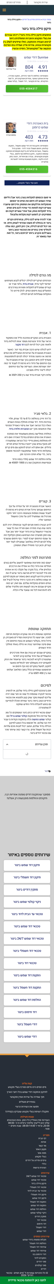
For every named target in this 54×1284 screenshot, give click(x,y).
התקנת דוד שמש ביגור (27, 975)
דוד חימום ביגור (27, 1012)
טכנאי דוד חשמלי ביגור (27, 951)
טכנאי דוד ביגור (27, 963)
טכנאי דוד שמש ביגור (27, 926)
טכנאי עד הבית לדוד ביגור (27, 914)
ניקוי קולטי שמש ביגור (27, 902)
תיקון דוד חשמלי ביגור (27, 877)
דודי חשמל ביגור (27, 1024)
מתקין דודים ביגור (27, 889)
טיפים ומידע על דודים (31, 19)
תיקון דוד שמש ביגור (27, 865)
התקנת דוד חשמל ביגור (27, 987)
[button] (4, 10)
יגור (46, 771)
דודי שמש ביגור (27, 1036)
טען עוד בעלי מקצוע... (27, 182)
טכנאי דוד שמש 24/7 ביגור (27, 938)
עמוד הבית (46, 19)
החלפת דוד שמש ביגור (27, 1000)
